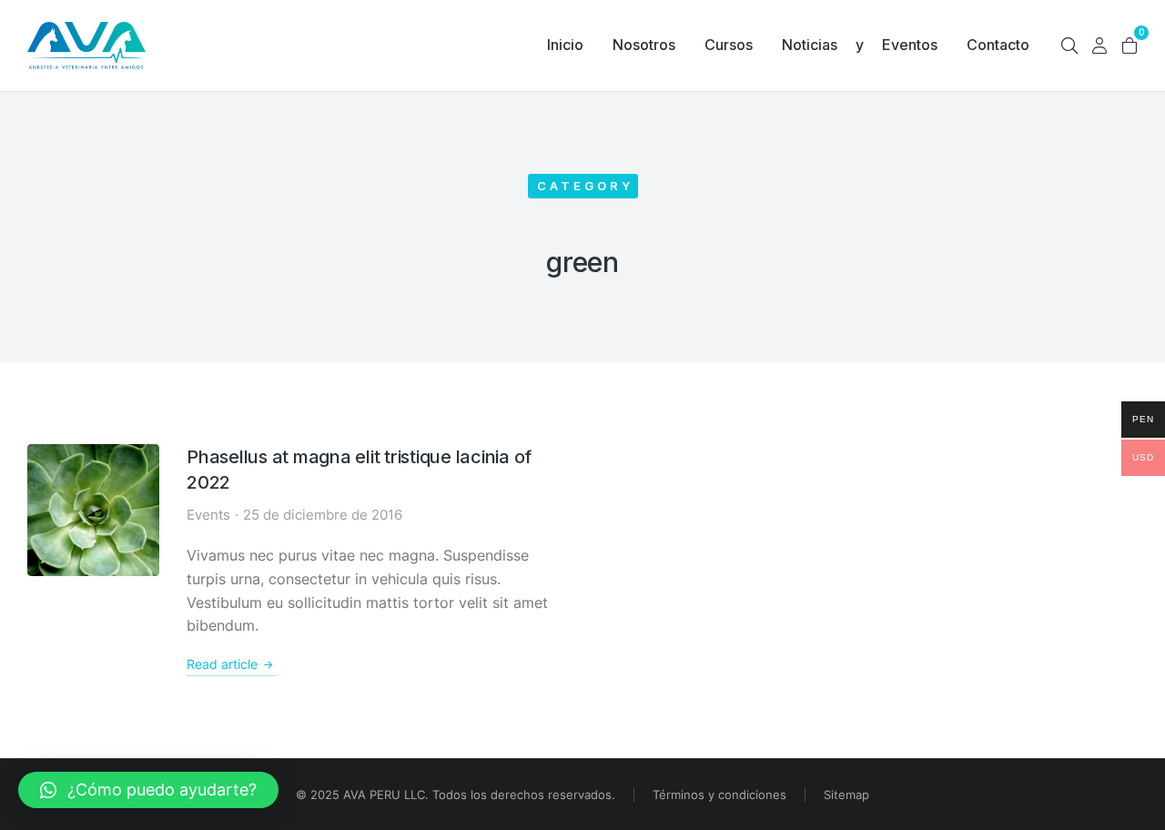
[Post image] (93, 510)
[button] (148, 790)
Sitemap (846, 794)
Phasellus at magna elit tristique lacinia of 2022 (359, 469)
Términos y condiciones (719, 794)
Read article (222, 664)
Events (208, 514)
